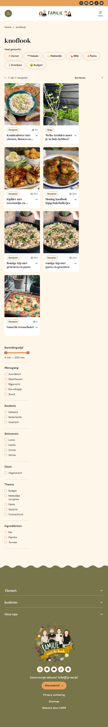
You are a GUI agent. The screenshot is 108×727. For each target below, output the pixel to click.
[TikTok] (96, 3)
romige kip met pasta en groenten (57, 265)
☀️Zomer (13, 56)
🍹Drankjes (15, 65)
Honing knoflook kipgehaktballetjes (58, 201)
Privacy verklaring (54, 695)
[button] (54, 590)
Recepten (13, 130)
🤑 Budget (36, 65)
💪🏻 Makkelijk (54, 56)
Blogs (49, 130)
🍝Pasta (91, 56)
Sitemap (54, 701)
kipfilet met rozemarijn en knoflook (16, 203)
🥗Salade (33, 56)
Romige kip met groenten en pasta (19, 265)
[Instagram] (81, 3)
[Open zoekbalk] (8, 13)
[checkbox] (16, 374)
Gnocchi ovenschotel (20, 327)
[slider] (5, 352)
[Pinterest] (102, 3)
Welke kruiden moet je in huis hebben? (59, 137)
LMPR (62, 708)
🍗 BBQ (74, 56)
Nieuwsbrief (52, 685)
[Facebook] (86, 3)
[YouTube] (91, 3)
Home (7, 27)
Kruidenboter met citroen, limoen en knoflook (19, 139)
